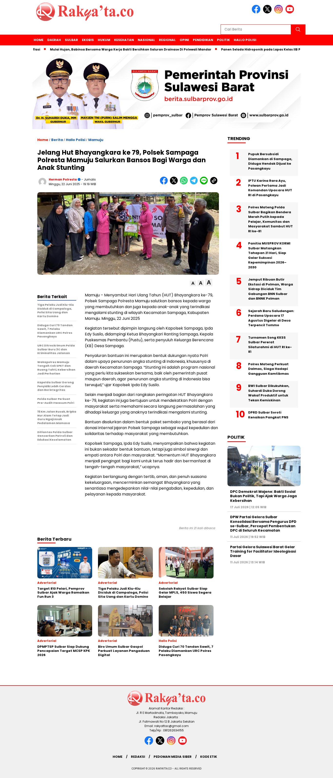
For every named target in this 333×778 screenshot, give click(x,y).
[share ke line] (205, 183)
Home (38, 40)
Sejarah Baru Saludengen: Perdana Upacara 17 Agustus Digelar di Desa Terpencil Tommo (271, 318)
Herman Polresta (63, 179)
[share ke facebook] (165, 183)
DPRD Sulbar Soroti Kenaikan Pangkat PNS (268, 415)
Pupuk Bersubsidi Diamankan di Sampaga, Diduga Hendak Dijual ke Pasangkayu (270, 161)
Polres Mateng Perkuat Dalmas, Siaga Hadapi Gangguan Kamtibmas (268, 369)
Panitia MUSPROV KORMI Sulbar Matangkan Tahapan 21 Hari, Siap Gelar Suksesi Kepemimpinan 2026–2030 (269, 255)
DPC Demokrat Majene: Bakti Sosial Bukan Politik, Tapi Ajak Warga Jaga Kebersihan (263, 496)
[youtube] (290, 12)
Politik (223, 40)
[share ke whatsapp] (185, 183)
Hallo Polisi (245, 40)
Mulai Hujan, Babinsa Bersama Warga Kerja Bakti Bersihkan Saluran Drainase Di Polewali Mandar (114, 49)
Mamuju (95, 139)
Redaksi (138, 756)
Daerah (54, 40)
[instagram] (279, 12)
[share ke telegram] (195, 183)
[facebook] (257, 12)
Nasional (146, 40)
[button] (193, 283)
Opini (184, 40)
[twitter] (268, 12)
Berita (57, 139)
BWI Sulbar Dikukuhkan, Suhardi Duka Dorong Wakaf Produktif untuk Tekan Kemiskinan (268, 393)
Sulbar (71, 40)
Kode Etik (208, 756)
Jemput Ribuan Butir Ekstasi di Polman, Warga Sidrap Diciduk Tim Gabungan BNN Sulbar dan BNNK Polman (270, 289)
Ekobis (88, 40)
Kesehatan (124, 40)
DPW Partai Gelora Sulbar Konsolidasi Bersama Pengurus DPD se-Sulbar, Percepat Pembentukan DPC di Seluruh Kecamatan (263, 524)
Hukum (104, 40)
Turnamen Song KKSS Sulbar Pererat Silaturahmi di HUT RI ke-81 (270, 344)
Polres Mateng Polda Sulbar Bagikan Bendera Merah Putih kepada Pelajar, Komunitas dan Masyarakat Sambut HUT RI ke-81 (270, 219)
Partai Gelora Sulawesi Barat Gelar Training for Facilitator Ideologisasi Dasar (263, 551)
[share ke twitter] (175, 183)
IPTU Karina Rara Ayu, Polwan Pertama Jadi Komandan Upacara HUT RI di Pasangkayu (270, 187)
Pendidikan (203, 40)
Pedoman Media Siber (173, 756)
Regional (167, 40)
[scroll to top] (319, 770)
